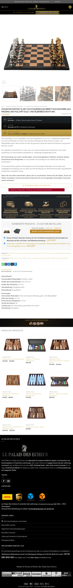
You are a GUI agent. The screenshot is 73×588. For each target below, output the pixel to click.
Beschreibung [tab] (6, 271)
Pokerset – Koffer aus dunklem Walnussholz (58, 394)
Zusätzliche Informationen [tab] (22, 271)
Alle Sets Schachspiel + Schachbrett (14, 106)
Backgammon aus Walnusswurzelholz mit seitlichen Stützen (59, 360)
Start (2, 106)
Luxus (32, 258)
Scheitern (48, 258)
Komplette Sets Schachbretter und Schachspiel (35, 106)
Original (42, 258)
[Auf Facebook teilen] (6, 264)
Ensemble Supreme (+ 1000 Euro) (39, 253)
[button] (4, 7)
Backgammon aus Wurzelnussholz (13, 359)
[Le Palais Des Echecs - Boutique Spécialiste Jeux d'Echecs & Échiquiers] (36, 7)
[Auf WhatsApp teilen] (3, 264)
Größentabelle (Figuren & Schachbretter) (38, 185)
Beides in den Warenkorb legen (46, 231)
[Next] (67, 50)
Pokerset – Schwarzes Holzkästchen (32, 360)
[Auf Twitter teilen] (9, 264)
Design (12, 258)
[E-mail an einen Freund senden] (12, 264)
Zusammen (4, 260)
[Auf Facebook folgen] (4, 481)
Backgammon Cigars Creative (35, 427)
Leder (28, 258)
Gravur (51, 253)
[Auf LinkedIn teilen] (15, 264)
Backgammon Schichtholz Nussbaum (10, 394)
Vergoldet (65, 258)
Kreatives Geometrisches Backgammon (33, 394)
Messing (37, 258)
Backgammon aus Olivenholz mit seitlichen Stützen (12, 427)
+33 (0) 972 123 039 (63, 197)
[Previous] (5, 50)
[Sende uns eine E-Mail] (8, 481)
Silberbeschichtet (56, 258)
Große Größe (22, 258)
